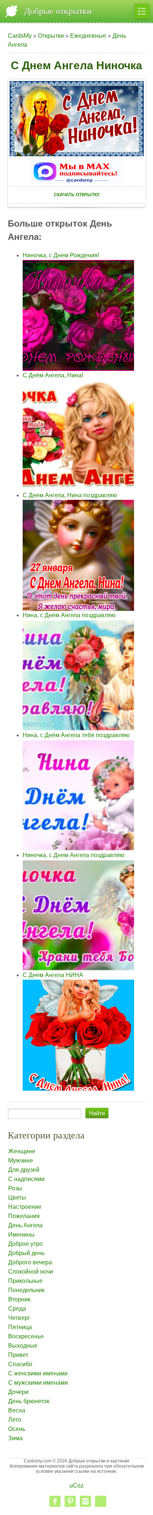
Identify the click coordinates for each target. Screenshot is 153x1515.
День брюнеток (28, 1401)
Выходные (23, 1345)
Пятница (20, 1327)
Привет (18, 1355)
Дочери (18, 1392)
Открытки (51, 36)
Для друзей (23, 1170)
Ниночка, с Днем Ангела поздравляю (73, 855)
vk (100, 1501)
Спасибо (20, 1364)
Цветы (17, 1197)
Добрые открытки (58, 11)
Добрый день (26, 1253)
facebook (55, 1501)
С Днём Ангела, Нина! (53, 375)
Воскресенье (26, 1336)
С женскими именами (38, 1373)
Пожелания (24, 1216)
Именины (21, 1234)
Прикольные (25, 1281)
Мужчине (20, 1160)
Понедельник (26, 1290)
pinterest (70, 1501)
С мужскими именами (38, 1382)
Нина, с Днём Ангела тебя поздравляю (76, 735)
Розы (15, 1188)
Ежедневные (88, 36)
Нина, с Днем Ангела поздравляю (69, 615)
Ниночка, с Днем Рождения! (61, 255)
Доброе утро (25, 1244)
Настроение (25, 1207)
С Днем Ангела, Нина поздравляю (70, 495)
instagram (85, 1501)
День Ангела (25, 1225)
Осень (16, 1429)
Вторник (19, 1299)
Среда (17, 1308)
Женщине (21, 1151)
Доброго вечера (30, 1262)
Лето (14, 1420)
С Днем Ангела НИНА (53, 975)
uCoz (76, 1485)
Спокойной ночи (30, 1271)
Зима (15, 1438)
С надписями (26, 1179)
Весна (16, 1410)
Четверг (19, 1318)
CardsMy (20, 36)
